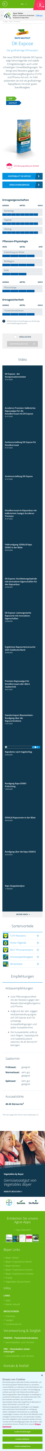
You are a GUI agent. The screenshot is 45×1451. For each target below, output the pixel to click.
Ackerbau (10, 1316)
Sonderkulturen (14, 1324)
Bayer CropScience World (19, 1261)
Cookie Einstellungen (22, 1432)
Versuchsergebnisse (19, 184)
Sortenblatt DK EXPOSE (19, 176)
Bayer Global (12, 1257)
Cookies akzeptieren (22, 1446)
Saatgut (9, 1320)
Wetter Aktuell (13, 1304)
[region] (22, 1411)
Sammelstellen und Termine (20, 1342)
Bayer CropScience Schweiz (20, 1273)
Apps (8, 1300)
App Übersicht (23, 1229)
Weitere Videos (22, 914)
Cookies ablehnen (22, 1439)
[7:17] (22, 747)
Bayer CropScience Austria (19, 1269)
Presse (9, 1277)
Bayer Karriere (13, 1265)
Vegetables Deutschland (18, 1281)
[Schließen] (2, 15)
